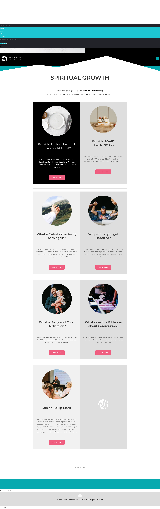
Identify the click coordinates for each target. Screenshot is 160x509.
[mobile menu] (157, 58)
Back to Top (80, 468)
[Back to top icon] (80, 495)
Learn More (3, 43)
